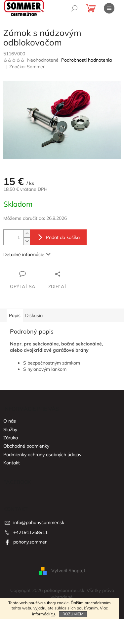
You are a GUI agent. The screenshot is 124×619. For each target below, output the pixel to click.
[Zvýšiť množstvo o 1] (26, 233)
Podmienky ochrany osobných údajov (42, 454)
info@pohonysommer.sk (38, 522)
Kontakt (11, 463)
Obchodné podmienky (26, 446)
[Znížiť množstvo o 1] (26, 241)
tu (53, 613)
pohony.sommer (30, 542)
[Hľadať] (74, 8)
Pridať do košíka (63, 237)
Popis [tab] (15, 315)
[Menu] (109, 8)
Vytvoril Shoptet (68, 571)
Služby (10, 429)
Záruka (10, 438)
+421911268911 (30, 532)
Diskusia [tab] (34, 315)
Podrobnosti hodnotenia (86, 60)
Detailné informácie (23, 254)
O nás (9, 421)
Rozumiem (72, 613)
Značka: (27, 67)
